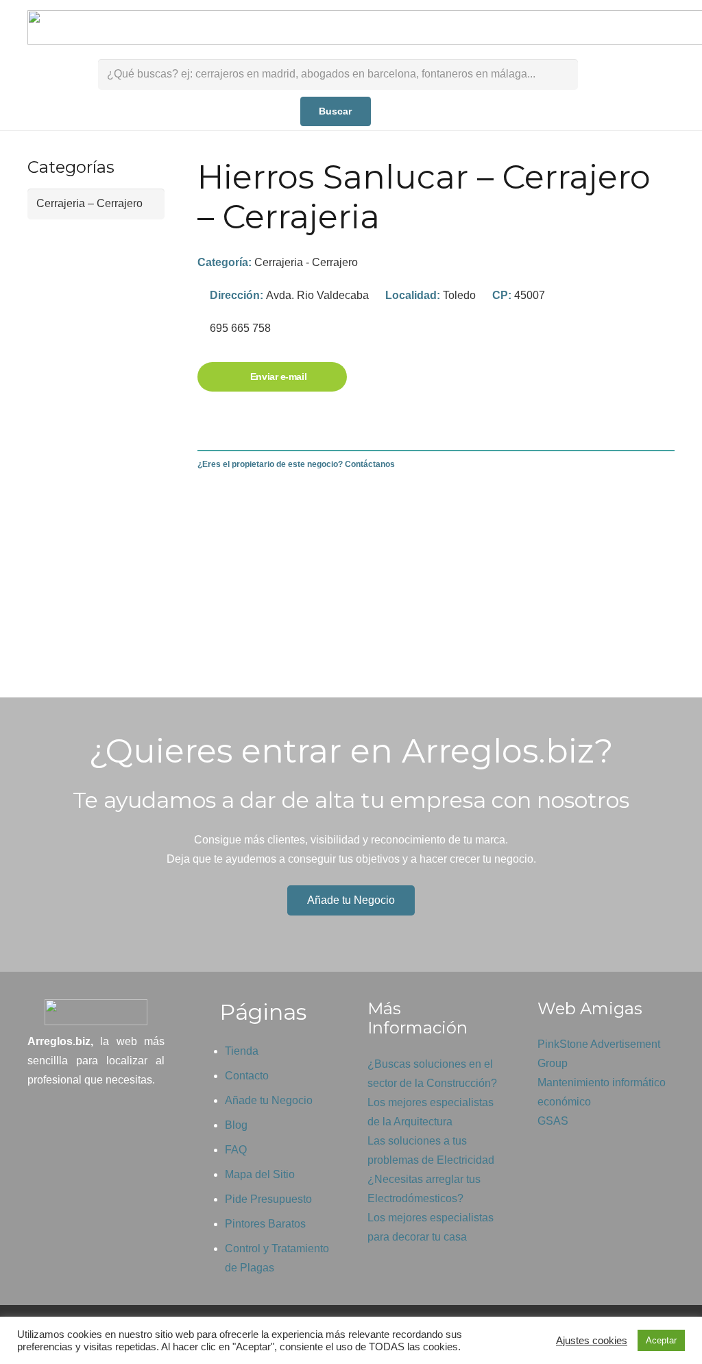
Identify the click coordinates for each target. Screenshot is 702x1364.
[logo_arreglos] (96, 1012)
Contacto (247, 1075)
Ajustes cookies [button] (591, 1340)
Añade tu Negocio (269, 1100)
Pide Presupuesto (268, 1199)
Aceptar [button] (661, 1340)
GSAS (552, 1121)
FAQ (236, 1150)
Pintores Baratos (265, 1224)
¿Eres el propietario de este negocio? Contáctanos (296, 464)
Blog (236, 1125)
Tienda (241, 1051)
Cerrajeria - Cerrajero (306, 262)
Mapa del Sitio (260, 1174)
